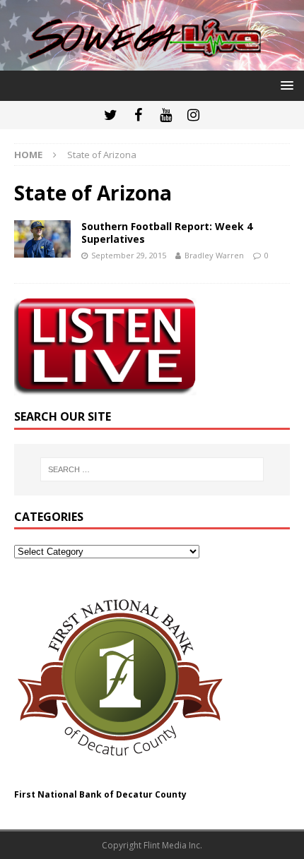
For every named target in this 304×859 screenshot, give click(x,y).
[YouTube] (165, 115)
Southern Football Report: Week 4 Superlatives (166, 233)
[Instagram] (193, 115)
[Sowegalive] (152, 61)
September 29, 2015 (128, 255)
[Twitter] (110, 115)
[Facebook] (138, 115)
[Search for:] (152, 469)
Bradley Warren (214, 255)
